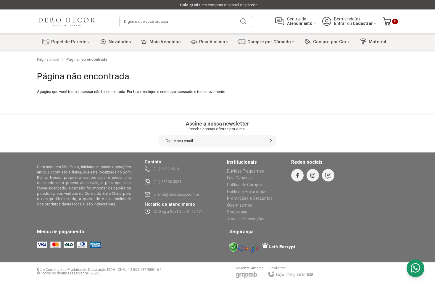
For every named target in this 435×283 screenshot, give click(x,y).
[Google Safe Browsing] (244, 247)
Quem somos (239, 205)
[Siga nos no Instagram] (313, 175)
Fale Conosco (239, 178)
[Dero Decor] (66, 21)
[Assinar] (271, 141)
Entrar (340, 23)
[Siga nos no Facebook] (297, 175)
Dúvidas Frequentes (245, 171)
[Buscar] (243, 21)
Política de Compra (244, 184)
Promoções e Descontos (250, 198)
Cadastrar (363, 23)
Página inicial (48, 59)
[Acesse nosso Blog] (328, 175)
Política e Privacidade (247, 191)
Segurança (237, 212)
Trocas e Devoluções (246, 218)
